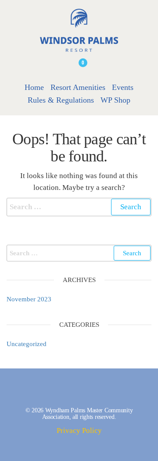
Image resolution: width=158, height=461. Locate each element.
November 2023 (29, 299)
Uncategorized (27, 343)
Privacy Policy (79, 430)
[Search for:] (79, 207)
